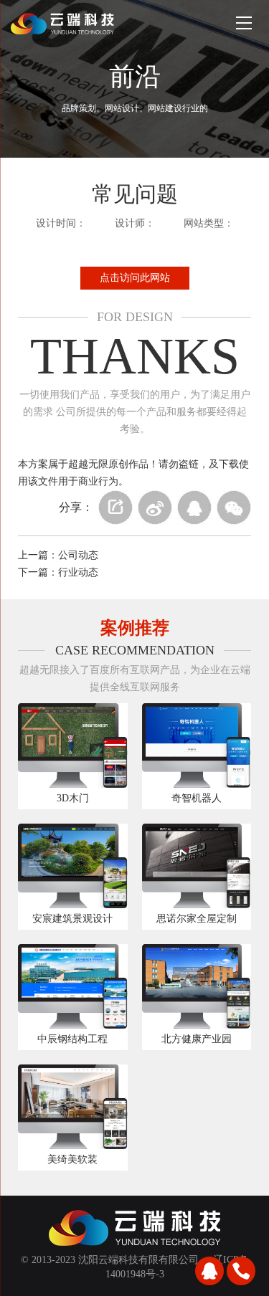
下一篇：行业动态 (58, 572)
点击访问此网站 (135, 277)
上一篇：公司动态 (58, 555)
